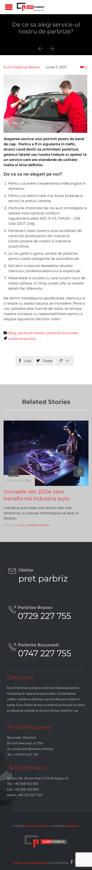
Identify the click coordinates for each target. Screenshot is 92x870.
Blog (12, 333)
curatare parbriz (22, 338)
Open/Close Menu (9, 7)
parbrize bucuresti (62, 333)
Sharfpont (73, 826)
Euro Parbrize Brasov (22, 67)
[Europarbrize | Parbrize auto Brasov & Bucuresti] (31, 7)
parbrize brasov (31, 333)
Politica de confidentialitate (30, 863)
